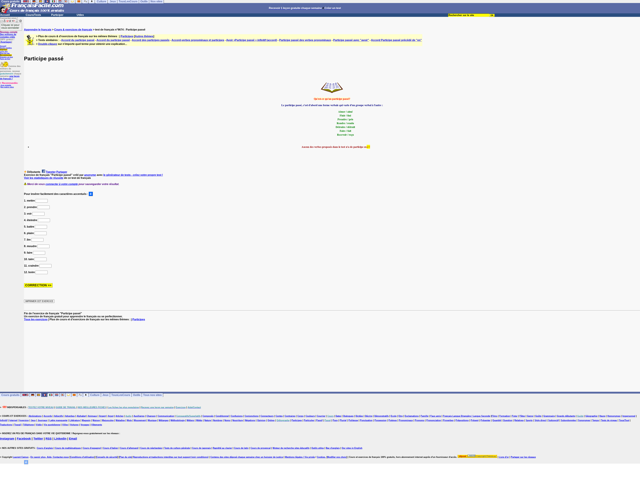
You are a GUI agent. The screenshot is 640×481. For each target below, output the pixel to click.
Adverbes (70, 416)
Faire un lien (5, 59)
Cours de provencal (260, 448)
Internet (13, 420)
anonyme (90, 175)
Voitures (74, 424)
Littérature (74, 420)
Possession (380, 420)
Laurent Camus (20, 457)
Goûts (538, 416)
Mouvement (140, 420)
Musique (152, 420)
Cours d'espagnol (92, 448)
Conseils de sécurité (106, 457)
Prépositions (462, 420)
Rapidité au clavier (222, 448)
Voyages (84, 424)
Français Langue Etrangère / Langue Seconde (466, 416)
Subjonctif (553, 420)
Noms (227, 420)
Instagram (7, 438)
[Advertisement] (332, 353)
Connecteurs (267, 416)
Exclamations (412, 416)
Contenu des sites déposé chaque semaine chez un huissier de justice (246, 457)
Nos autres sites (7, 87)
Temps (595, 420)
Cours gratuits (10, 395)
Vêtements (96, 424)
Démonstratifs (381, 416)
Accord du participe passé (77, 40)
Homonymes (613, 416)
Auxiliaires (139, 416)
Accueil (5, 15)
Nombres (217, 420)
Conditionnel (222, 416)
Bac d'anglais (333, 448)
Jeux (105, 395)
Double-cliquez (47, 44)
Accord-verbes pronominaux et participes (198, 40)
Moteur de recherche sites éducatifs (291, 448)
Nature (207, 420)
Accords (48, 416)
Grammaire (549, 416)
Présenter (485, 420)
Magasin (86, 420)
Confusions (237, 416)
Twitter (38, 438)
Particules (309, 420)
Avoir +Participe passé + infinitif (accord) (251, 40)
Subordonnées (568, 420)
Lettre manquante (58, 420)
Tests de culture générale (177, 448)
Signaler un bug (6, 57)
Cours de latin (241, 448)
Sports (529, 420)
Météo (199, 420)
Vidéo (39, 424)
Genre (530, 416)
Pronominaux (406, 420)
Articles (119, 416)
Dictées (359, 416)
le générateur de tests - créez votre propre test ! (133, 175)
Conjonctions (251, 416)
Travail (17, 424)
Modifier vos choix (336, 457)
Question (507, 420)
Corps (300, 416)
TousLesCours (120, 395)
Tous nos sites (152, 395)
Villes (65, 424)
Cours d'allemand (129, 448)
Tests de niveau (609, 420)
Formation (504, 416)
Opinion (261, 420)
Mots (129, 420)
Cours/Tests (33, 15)
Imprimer (3, 50)
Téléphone (28, 424)
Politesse (353, 420)
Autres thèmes (144, 36)
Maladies (120, 420)
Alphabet (81, 416)
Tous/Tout (624, 420)
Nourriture (237, 420)
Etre (400, 416)
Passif (319, 420)
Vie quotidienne (52, 424)
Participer (57, 15)
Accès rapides (6, 48)
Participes (127, 36)
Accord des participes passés (151, 40)
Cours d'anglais (45, 448)
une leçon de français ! (10, 77)
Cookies (321, 457)
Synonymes (584, 420)
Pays (335, 420)
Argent (102, 416)
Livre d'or (4, 51)
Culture (95, 395)
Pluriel (343, 420)
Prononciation (433, 420)
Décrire (368, 416)
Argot (111, 416)
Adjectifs (58, 416)
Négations (250, 420)
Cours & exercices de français (73, 29)
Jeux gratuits (5, 85)
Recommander (6, 55)
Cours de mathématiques (68, 448)
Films (494, 416)
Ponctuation (366, 420)
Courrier (321, 416)
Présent (474, 420)
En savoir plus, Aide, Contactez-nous (49, 457)
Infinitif (3, 420)
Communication (166, 416)
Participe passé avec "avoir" (351, 40)
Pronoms (419, 420)
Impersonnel (628, 416)
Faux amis (435, 416)
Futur (515, 416)
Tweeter (51, 172)
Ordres (271, 420)
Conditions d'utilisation (82, 457)
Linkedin (60, 438)
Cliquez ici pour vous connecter (10, 26)
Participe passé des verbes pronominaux (305, 40)
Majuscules (108, 420)
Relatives (519, 420)
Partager (61, 172)
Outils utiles (317, 448)
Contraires (290, 416)
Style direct (540, 420)
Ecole (393, 416)
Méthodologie (177, 420)
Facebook (24, 438)
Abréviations (35, 416)
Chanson (151, 416)
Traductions (6, 424)
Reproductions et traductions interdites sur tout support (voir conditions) (170, 457)
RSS (49, 438)
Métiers (190, 420)
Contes (279, 416)
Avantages (6, 42)
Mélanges (163, 420)
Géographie (591, 416)
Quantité (496, 420)
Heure (602, 416)
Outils (136, 395)
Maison (96, 420)
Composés (208, 416)
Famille (424, 416)
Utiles (80, 15)
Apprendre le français (37, 29)
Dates (338, 416)
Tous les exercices (36, 319)
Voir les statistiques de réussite (43, 178)
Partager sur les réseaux (523, 457)
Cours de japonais (201, 448)
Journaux (42, 420)
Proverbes (448, 420)
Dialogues (348, 416)
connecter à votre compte (62, 184)
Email (73, 438)
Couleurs (310, 416)
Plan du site (5, 53)
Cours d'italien (110, 448)
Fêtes (522, 416)
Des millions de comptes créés (8, 34)
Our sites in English (352, 448)
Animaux (92, 416)
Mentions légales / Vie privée (300, 457)
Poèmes (392, 420)
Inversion (24, 420)
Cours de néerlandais (151, 448)
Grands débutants (566, 416)
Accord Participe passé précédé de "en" (396, 40)
